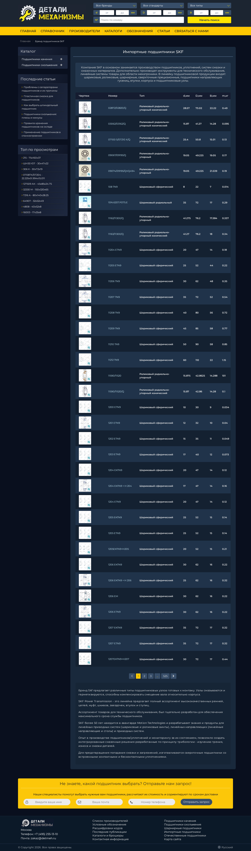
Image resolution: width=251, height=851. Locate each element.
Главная (28, 31)
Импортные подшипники (182, 832)
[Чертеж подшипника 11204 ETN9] (85, 249)
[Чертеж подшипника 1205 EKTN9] (85, 517)
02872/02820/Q (117, 107)
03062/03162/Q (117, 123)
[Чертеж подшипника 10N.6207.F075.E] (85, 202)
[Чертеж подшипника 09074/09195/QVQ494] (85, 170)
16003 (26, 212)
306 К (26, 169)
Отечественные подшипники (185, 835)
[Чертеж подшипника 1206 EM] (85, 596)
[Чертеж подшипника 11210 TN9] (85, 344)
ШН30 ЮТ (29, 163)
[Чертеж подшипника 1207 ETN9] (85, 643)
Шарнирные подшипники (182, 828)
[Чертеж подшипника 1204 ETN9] (85, 501)
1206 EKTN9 (115, 564)
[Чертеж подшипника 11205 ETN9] (85, 265)
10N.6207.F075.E (118, 202)
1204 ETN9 (114, 501)
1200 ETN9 (114, 407)
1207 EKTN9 (115, 627)
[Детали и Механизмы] (52, 13)
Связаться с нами (192, 31)
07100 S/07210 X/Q (119, 139)
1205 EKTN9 (115, 517)
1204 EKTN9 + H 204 (120, 485)
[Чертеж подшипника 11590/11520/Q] (85, 391)
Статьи (163, 31)
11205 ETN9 (114, 265)
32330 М (28, 189)
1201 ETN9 (114, 422)
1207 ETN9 (114, 643)
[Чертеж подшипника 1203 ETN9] (85, 454)
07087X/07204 (32, 174)
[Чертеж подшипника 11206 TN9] (85, 281)
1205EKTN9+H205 (118, 548)
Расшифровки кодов (107, 828)
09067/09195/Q (117, 155)
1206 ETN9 (114, 611)
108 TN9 (113, 186)
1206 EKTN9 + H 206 (119, 580)
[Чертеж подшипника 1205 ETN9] (85, 533)
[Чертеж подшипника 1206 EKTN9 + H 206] (85, 580)
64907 (27, 200)
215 (25, 157)
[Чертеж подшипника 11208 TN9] (85, 312)
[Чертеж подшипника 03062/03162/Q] (85, 123)
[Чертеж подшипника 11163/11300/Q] (85, 233)
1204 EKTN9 (115, 470)
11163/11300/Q (116, 233)
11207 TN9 (114, 296)
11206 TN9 (114, 281)
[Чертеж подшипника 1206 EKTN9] (85, 564)
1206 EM (113, 596)
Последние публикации (109, 832)
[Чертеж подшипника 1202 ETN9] (85, 438)
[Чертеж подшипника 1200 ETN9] (85, 407)
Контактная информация (110, 839)
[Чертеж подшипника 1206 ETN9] (85, 611)
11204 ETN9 (115, 249)
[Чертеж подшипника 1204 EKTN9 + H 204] (85, 485)
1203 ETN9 (114, 454)
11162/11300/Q (116, 218)
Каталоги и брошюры (107, 835)
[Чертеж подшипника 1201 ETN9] (85, 422)
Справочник (52, 31)
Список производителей (110, 821)
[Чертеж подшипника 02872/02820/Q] (85, 107)
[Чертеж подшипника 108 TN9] (85, 186)
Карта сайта (172, 839)
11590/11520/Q (116, 391)
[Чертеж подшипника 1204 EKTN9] (85, 470)
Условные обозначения (109, 824)
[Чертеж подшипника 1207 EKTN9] (85, 627)
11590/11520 (114, 375)
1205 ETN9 (114, 533)
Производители (84, 31)
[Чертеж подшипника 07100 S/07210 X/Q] (85, 139)
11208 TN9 (114, 312)
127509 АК (29, 183)
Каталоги (113, 31)
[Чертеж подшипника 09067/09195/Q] (85, 155)
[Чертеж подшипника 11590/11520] (85, 375)
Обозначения (140, 31)
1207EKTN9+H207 (118, 658)
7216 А (27, 195)
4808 (26, 206)
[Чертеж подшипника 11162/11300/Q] (85, 218)
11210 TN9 (113, 344)
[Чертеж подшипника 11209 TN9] (85, 328)
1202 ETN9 (114, 438)
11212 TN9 (113, 359)
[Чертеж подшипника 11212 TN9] (85, 359)
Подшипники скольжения (40, 65)
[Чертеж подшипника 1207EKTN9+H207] (85, 659)
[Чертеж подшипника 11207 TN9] (85, 296)
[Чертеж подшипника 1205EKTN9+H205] (85, 548)
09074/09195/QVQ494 (121, 170)
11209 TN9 (114, 328)
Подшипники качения (37, 59)
